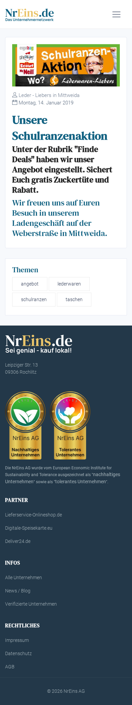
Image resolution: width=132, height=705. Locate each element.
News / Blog (17, 590)
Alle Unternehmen (23, 577)
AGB (10, 666)
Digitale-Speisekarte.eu (28, 528)
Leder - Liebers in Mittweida (49, 95)
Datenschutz (18, 653)
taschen (74, 299)
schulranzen (34, 299)
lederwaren (69, 284)
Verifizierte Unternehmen (31, 604)
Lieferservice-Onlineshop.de (33, 514)
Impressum (17, 640)
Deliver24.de (17, 541)
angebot (30, 284)
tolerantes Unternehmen (80, 481)
